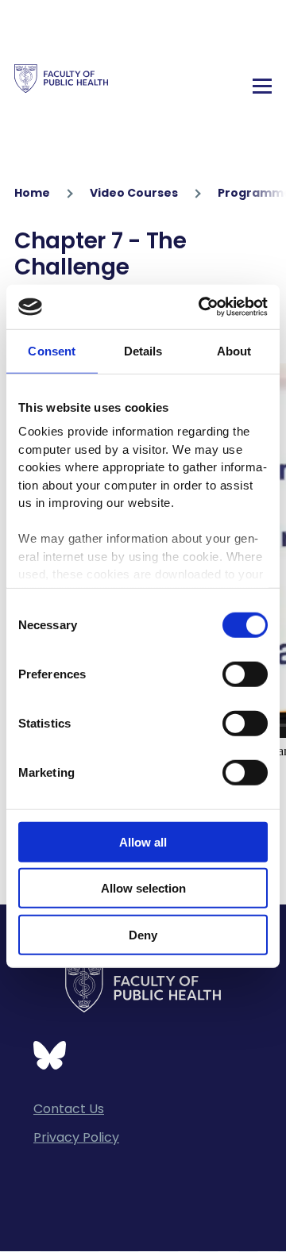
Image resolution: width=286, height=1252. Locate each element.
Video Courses (134, 193)
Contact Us (68, 1109)
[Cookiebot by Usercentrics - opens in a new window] (202, 307)
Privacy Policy (76, 1137)
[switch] (245, 673)
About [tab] (234, 350)
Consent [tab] (51, 350)
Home (32, 193)
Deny (143, 934)
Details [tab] (143, 350)
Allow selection (143, 888)
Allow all (143, 841)
